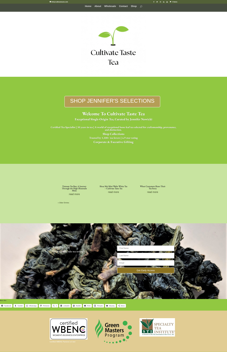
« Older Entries (63, 203)
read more (74, 194)
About (97, 6)
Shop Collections (113, 134)
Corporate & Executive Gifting (113, 142)
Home (88, 6)
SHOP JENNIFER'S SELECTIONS (112, 101)
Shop (134, 6)
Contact (123, 6)
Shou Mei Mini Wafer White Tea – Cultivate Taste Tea (113, 187)
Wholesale (110, 6)
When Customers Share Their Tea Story (152, 187)
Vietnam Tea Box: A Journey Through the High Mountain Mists (74, 188)
